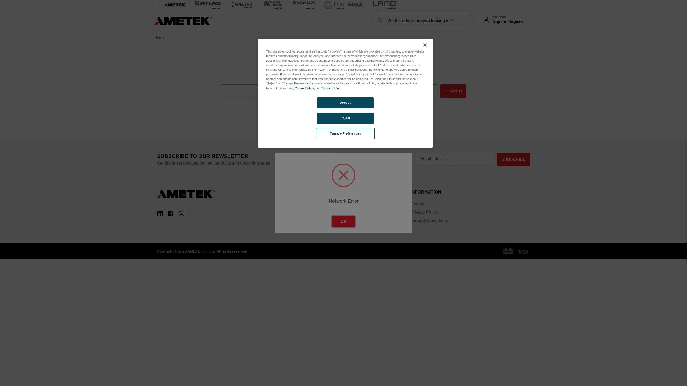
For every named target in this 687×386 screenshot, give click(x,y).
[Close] (425, 45)
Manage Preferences (345, 133)
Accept (345, 102)
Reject (345, 118)
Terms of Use (330, 88)
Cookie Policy (304, 88)
